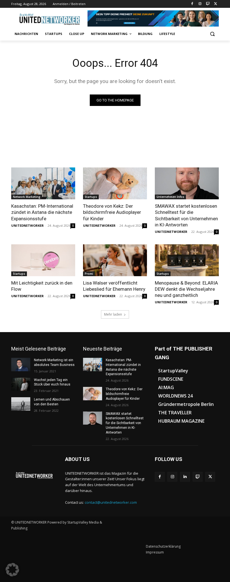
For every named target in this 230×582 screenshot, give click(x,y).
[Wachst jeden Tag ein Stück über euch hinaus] (20, 384)
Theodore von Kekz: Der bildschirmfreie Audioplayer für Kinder (112, 212)
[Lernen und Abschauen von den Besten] (20, 404)
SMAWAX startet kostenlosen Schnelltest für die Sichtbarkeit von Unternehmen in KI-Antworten (186, 215)
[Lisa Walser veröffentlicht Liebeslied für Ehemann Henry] (115, 260)
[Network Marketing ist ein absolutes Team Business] (20, 364)
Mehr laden (113, 314)
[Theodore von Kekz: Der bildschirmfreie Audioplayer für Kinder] (115, 183)
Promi (89, 274)
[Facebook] (192, 4)
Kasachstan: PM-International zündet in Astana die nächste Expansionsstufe (42, 212)
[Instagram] (200, 4)
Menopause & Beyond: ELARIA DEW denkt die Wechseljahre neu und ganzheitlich (186, 289)
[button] (212, 34)
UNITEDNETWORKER (27, 225)
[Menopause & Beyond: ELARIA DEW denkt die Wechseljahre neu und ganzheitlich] (187, 260)
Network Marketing (26, 197)
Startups (91, 197)
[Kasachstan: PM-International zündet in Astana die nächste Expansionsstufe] (43, 183)
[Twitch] (207, 4)
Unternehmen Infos (170, 197)
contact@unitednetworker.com (111, 502)
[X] (215, 4)
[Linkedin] (185, 477)
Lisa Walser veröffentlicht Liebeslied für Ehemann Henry (114, 286)
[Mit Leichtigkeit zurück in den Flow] (43, 260)
